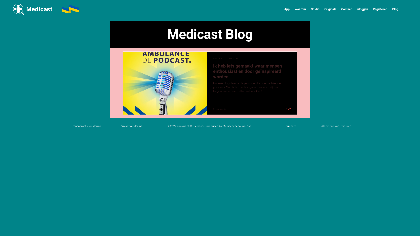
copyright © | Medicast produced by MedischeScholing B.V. (214, 126)
